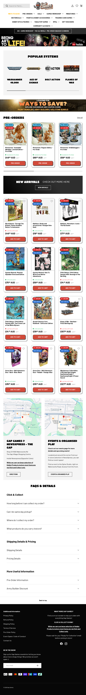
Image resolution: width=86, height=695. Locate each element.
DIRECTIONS (14, 474)
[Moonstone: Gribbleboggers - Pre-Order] (70, 133)
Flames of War (71, 81)
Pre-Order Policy (9, 632)
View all (80, 117)
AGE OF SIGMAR (33, 81)
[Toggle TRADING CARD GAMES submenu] (74, 17)
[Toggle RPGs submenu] (58, 22)
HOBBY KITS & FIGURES (20, 22)
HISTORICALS (16, 18)
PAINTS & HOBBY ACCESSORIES (38, 18)
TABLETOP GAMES (41, 22)
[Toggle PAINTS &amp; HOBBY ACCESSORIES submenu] (52, 17)
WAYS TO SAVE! (14, 14)
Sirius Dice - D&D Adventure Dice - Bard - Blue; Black (15, 371)
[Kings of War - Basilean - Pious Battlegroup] (70, 307)
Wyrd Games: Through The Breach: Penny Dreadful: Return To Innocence (14, 225)
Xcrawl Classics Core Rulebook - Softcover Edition (43, 322)
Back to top (43, 600)
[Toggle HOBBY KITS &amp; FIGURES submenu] (31, 22)
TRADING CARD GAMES (63, 18)
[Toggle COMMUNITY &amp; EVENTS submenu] (52, 26)
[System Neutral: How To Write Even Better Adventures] (43, 258)
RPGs (55, 22)
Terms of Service (9, 628)
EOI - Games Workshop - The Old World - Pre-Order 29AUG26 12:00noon (43, 31)
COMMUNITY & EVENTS (41, 26)
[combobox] (16, 6)
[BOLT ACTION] (52, 68)
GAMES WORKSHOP (54, 14)
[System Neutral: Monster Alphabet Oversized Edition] (15, 258)
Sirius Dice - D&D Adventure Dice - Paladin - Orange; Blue (42, 371)
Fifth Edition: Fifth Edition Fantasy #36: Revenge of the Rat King (70, 274)
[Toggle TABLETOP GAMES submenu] (49, 22)
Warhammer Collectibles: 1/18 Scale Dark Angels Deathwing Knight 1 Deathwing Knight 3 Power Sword (69, 374)
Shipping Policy (8, 624)
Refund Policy (8, 620)
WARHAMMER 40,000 (14, 81)
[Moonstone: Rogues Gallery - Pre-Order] (43, 133)
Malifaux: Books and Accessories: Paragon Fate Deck (42, 225)
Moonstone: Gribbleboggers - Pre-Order (70, 148)
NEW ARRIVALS (43, 187)
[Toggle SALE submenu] (43, 13)
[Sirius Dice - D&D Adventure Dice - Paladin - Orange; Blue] (43, 356)
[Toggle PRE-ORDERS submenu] (34, 13)
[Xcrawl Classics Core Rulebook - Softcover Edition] (43, 307)
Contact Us (7, 640)
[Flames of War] (71, 68)
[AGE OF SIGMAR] (33, 68)
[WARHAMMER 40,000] (14, 68)
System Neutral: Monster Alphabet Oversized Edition (14, 273)
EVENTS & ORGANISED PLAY (60, 474)
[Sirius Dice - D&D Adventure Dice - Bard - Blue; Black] (15, 356)
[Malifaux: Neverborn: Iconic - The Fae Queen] (70, 209)
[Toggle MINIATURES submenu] (77, 13)
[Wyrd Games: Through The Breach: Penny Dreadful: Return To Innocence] (15, 209)
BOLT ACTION (52, 79)
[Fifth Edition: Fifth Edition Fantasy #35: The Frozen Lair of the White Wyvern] (15, 307)
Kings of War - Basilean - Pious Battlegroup (68, 322)
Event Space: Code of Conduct (14, 636)
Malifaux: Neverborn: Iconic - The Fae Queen (70, 224)
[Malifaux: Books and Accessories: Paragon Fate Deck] (43, 209)
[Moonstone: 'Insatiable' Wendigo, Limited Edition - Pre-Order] (15, 133)
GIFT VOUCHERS (68, 22)
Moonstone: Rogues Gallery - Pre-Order (43, 148)
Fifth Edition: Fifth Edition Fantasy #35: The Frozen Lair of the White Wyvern (15, 323)
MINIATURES (70, 14)
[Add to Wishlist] (23, 125)
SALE (40, 14)
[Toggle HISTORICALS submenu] (23, 17)
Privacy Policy (8, 616)
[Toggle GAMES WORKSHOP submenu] (62, 13)
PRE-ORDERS (28, 14)
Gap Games (10, 687)
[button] (81, 6)
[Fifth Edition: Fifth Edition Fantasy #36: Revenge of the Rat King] (70, 258)
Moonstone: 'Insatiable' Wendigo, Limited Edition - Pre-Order (14, 149)
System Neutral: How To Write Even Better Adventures (41, 274)
